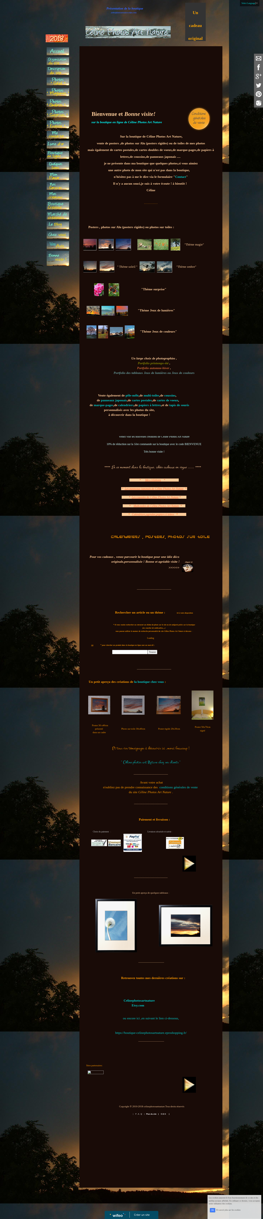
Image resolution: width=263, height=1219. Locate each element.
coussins (170, 395)
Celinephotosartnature (139, 1000)
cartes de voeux (167, 400)
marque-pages (103, 405)
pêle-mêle (132, 395)
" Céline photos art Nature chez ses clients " (150, 762)
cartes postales (142, 400)
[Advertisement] (58, 437)
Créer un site (142, 1214)
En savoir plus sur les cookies (228, 1210)
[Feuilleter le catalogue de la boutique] (187, 567)
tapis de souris (179, 405)
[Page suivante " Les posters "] (189, 863)
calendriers (126, 405)
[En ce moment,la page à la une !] (58, 258)
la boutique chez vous (149, 682)
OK (212, 1210)
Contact (180, 177)
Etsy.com (138, 1005)
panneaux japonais (114, 400)
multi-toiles (151, 395)
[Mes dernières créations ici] (123, 1000)
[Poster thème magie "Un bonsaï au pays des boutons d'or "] (202, 705)
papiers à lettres (150, 405)
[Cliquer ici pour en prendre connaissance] (199, 118)
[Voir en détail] (116, 925)
